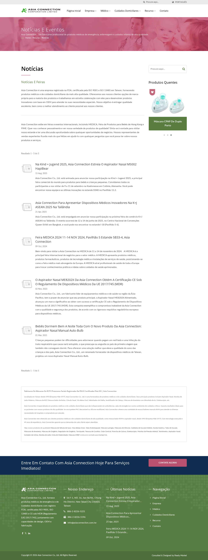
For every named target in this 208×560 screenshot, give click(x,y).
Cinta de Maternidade (60, 435)
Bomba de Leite (45, 435)
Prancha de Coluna (119, 431)
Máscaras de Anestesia (32, 431)
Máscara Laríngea (107, 428)
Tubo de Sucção (171, 428)
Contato (164, 10)
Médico (105, 10)
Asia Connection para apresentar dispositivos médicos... (123, 515)
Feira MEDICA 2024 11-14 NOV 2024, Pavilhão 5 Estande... (125, 530)
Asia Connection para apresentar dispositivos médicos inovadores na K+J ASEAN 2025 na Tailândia (86, 205)
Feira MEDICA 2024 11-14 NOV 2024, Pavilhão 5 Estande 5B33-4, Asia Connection (82, 239)
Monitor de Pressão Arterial (148, 431)
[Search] (184, 69)
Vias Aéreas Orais (78, 428)
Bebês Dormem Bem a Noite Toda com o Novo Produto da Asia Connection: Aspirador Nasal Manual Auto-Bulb (88, 328)
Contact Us (103, 435)
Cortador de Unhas (31, 435)
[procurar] (144, 2)
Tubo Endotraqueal (93, 428)
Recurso (149, 10)
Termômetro (163, 431)
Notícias (45, 38)
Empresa (90, 10)
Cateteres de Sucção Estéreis (141, 428)
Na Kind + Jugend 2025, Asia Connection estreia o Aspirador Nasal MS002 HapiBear (86, 166)
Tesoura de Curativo (92, 431)
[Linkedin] (29, 533)
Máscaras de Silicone (122, 428)
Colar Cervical (106, 431)
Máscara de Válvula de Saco (61, 428)
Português (181, 2)
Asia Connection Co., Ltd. (48, 555)
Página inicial (74, 10)
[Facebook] (22, 533)
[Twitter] (26, 533)
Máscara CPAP (74, 435)
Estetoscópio (132, 431)
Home (28, 38)
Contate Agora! (168, 463)
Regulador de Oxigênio (66, 431)
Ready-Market (180, 556)
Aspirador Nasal (174, 431)
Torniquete (80, 431)
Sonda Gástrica (158, 428)
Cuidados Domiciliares (127, 10)
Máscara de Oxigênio (49, 431)
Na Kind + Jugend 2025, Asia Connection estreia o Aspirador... (123, 499)
